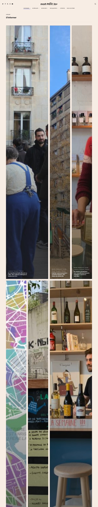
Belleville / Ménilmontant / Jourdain (59, 269)
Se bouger (44, 8)
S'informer (21, 271)
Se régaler (35, 8)
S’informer (26, 8)
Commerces (10, 271)
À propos (62, 8)
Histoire (53, 271)
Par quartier (53, 8)
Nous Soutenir (71, 8)
